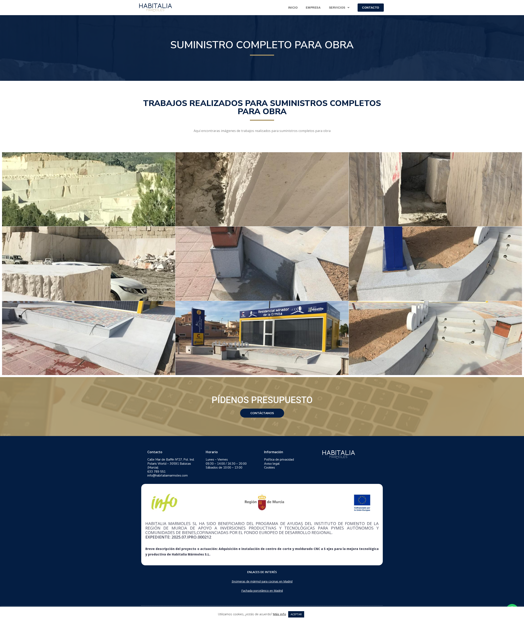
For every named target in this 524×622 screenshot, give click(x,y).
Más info (279, 614)
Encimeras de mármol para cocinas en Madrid (262, 581)
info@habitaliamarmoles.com (167, 475)
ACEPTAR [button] (296, 614)
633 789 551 (156, 472)
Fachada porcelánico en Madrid (262, 591)
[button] (262, 413)
